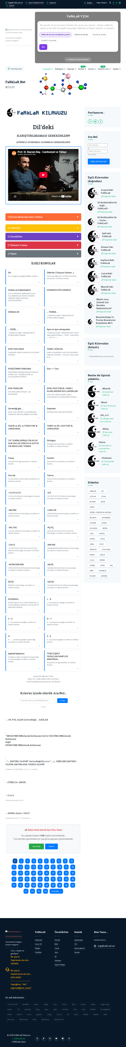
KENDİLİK (93, 549)
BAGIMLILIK (59, 1019)
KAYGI (102, 539)
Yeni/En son (103, 68)
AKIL (111, 565)
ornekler (65, 1009)
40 (73, 879)
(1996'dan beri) (18, 35)
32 (20, 879)
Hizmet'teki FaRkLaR (107, 248)
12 (20, 867)
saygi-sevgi (104, 1004)
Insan (29, 1014)
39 (66, 879)
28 (60, 873)
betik (34, 1019)
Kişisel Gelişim (60, 964)
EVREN (92, 555)
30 (73, 873)
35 (40, 879)
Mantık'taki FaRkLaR (107, 288)
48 (60, 885)
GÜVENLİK (102, 571)
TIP (18, 1009)
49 (66, 885)
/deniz (102, 442)
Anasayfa (47, 69)
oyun (46, 1009)
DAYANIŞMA (106, 517)
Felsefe (57, 940)
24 (33, 873)
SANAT (92, 507)
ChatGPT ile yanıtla (48, 40)
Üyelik (115, 69)
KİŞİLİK (102, 555)
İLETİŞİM (93, 523)
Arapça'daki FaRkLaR (107, 191)
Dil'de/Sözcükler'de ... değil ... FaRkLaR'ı (107, 205)
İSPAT (101, 544)
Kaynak (70, 69)
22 (20, 873)
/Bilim (105, 429)
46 (47, 885)
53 (39, 891)
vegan (46, 1004)
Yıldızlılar (58, 960)
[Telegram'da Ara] (62, 1038)
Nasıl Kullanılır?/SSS (36, 2)
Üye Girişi (36, 846)
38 (60, 879)
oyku (55, 1009)
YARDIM (102, 560)
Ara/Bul (62, 700)
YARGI (92, 544)
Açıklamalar (78, 940)
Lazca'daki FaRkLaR (106, 275)
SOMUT (104, 523)
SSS (75, 944)
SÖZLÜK (93, 496)
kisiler (9, 1014)
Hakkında (38, 940)
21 (14, 873)
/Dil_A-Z (104, 415)
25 (40, 873)
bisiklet (96, 1014)
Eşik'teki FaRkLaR (106, 235)
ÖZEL (92, 533)
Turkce (64, 1004)
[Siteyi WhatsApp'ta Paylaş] (69, 1038)
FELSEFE (93, 502)
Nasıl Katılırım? (79, 948)
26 (47, 873)
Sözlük (81, 68)
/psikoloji (106, 458)
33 (27, 879)
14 (33, 867)
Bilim (56, 944)
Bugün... (90, 2)
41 (14, 885)
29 (66, 873)
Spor (56, 952)
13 (27, 867)
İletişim (37, 948)
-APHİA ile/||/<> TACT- (18, 813)
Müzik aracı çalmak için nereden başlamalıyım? (104, 303)
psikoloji (27, 1009)
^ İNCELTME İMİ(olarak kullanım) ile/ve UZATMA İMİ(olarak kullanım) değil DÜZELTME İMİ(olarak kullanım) (38, 741)
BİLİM (103, 502)
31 (14, 879)
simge (93, 1004)
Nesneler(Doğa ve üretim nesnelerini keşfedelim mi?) (106, 320)
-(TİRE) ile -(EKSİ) (16, 782)
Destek (77, 952)
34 (33, 879)
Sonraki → (56, 891)
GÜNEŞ (92, 565)
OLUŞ (92, 560)
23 (27, 873)
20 (73, 867)
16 (47, 867)
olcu (75, 1009)
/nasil (104, 402)
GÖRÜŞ (102, 533)
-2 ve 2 (10, 795)
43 (27, 885)
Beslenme (45, 1019)
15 (40, 867)
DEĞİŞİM (104, 576)
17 (53, 867)
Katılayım (59, 69)
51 (26, 891)
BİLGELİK (93, 517)
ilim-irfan (10, 1019)
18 (60, 867)
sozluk (83, 1004)
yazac (36, 1004)
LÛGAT (103, 496)
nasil (83, 1009)
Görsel (11, 5)
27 (53, 873)
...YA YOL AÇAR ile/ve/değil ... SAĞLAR (27, 719)
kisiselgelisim (105, 1009)
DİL (102, 491)
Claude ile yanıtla (99, 35)
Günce (91, 69)
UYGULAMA (106, 549)
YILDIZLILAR (12, 1004)
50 (73, 885)
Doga (49, 1014)
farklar (85, 1014)
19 (66, 867)
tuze (55, 1004)
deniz (76, 1014)
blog (37, 1009)
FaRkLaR (93, 491)
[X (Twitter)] (37, 1038)
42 (20, 885)
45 (40, 885)
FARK (91, 571)
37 (53, 879)
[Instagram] (50, 1038)
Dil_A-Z (59, 1014)
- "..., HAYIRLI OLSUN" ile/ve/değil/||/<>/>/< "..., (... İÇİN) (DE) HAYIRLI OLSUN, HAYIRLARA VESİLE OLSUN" (40, 763)
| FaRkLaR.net (18, 1038)
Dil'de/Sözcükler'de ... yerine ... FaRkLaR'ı (107, 220)
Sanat (57, 948)
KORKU (92, 539)
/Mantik (106, 388)
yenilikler (25, 1004)
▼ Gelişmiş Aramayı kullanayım (78, 59)
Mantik (92, 1009)
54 (45, 891)
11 (14, 867)
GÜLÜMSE (93, 528)
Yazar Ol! (38, 944)
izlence (19, 1014)
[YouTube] (56, 1038)
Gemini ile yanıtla (81, 35)
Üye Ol (51, 846)
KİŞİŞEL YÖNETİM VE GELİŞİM (100, 512)
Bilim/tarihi (23, 1019)
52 (32, 891)
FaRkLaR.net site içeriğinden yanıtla (55, 35)
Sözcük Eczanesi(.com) (13, 936)
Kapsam (52, 2)
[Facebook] (43, 1038)
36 (47, 879)
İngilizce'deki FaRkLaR (107, 261)
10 (72, 861)
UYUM (102, 565)
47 (53, 885)
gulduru (39, 1014)
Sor (43, 47)
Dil (55, 956)
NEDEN (105, 528)
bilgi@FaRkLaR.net (15, 2)
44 (33, 885)
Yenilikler (38, 952)
